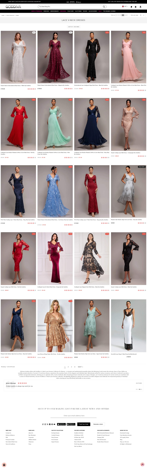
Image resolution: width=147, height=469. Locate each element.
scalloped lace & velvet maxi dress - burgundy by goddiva (53, 287)
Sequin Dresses (55, 442)
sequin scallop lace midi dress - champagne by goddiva (125, 152)
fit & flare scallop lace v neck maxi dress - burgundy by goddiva (91, 220)
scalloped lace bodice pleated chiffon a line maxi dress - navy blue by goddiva (91, 153)
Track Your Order (83, 424)
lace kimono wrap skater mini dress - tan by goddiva (51, 354)
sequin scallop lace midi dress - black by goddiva (124, 287)
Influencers (31, 442)
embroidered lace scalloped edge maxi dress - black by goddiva (91, 85)
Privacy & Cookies (10, 439)
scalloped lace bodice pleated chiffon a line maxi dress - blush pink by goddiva (128, 86)
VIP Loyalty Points (124, 437)
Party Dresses (54, 437)
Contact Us (8, 433)
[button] (73, 2)
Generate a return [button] (98, 424)
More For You (124, 430)
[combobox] (70, 7)
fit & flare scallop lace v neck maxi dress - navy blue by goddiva (18, 220)
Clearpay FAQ (100, 437)
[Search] (72, 7)
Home (3, 15)
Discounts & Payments (103, 430)
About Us (31, 433)
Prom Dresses (54, 439)
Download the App (124, 433)
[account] (140, 6)
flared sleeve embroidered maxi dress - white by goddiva (16, 85)
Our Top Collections (57, 430)
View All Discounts (101, 439)
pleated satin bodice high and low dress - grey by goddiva (126, 219)
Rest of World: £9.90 (79, 442)
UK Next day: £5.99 (79, 437)
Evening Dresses (55, 433)
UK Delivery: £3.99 (78, 435)
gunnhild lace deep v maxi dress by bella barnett (124, 354)
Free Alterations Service (125, 435)
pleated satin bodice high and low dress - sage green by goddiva (91, 354)
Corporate (31, 437)
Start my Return (78, 446)
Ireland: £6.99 (77, 439)
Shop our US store (124, 442)
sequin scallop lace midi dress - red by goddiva (13, 287)
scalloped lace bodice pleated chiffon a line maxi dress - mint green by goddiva (54, 153)
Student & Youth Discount (103, 435)
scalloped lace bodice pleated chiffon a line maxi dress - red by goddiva (17, 153)
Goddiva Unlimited (78, 433)
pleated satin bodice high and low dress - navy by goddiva (16, 354)
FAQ (7, 437)
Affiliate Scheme (32, 439)
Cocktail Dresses (55, 435)
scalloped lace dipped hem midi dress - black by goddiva (89, 287)
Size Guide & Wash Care (11, 442)
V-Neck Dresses (10, 15)
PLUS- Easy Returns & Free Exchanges (83, 444)
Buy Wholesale (32, 435)
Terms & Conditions (10, 444)
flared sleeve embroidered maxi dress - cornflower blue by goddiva (55, 220)
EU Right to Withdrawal (125, 444)
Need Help (8, 430)
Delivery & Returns (10, 435)
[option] (24, 2)
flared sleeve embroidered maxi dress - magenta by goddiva (53, 85)
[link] (73, 385)
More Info (31, 430)
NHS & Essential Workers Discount (105, 433)
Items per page (134, 15)
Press (30, 444)
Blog (121, 439)
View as (113, 15)
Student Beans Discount (103, 442)
